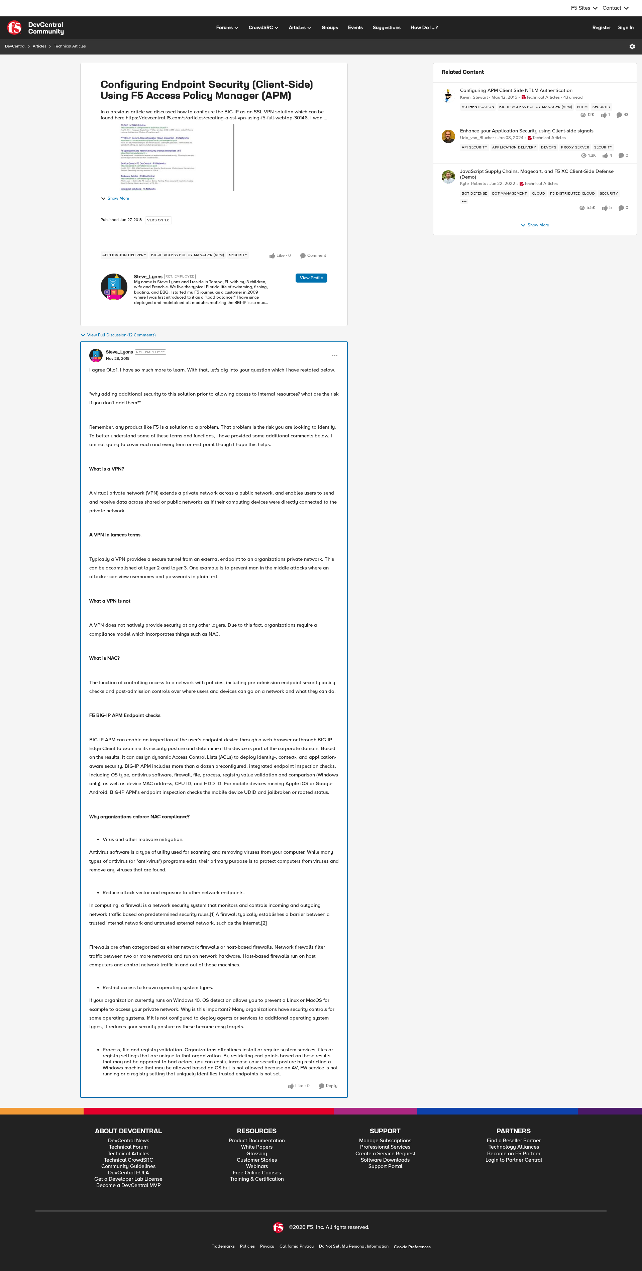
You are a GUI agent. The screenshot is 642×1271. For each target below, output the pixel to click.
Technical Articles (70, 46)
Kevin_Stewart (474, 97)
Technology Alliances (514, 1147)
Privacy (267, 1246)
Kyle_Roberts (473, 183)
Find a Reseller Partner (514, 1141)
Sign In (626, 27)
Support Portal (385, 1166)
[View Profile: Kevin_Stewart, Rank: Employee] (448, 96)
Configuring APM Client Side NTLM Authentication (516, 90)
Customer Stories (257, 1160)
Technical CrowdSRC (128, 1160)
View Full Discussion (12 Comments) (121, 335)
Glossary (256, 1154)
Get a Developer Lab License (128, 1179)
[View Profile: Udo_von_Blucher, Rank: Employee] (448, 136)
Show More (118, 198)
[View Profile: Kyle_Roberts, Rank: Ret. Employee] (448, 177)
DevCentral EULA (128, 1173)
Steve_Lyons (148, 277)
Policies (247, 1246)
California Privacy (297, 1246)
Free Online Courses (257, 1173)
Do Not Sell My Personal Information (354, 1246)
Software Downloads (385, 1160)
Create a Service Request (385, 1154)
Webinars (257, 1166)
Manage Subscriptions (385, 1141)
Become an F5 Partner (513, 1154)
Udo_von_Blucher (477, 137)
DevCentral (15, 46)
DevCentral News (128, 1141)
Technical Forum (128, 1147)
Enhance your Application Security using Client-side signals (527, 131)
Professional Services (385, 1147)
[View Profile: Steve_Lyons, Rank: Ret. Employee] (114, 287)
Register (602, 27)
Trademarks (223, 1246)
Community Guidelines (128, 1166)
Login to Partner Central (514, 1160)
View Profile (311, 278)
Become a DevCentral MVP (128, 1185)
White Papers (257, 1147)
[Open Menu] (632, 46)
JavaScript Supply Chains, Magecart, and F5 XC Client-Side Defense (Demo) (537, 174)
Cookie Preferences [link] (412, 1247)
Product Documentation (257, 1141)
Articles (39, 46)
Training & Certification (257, 1179)
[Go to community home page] (35, 28)
